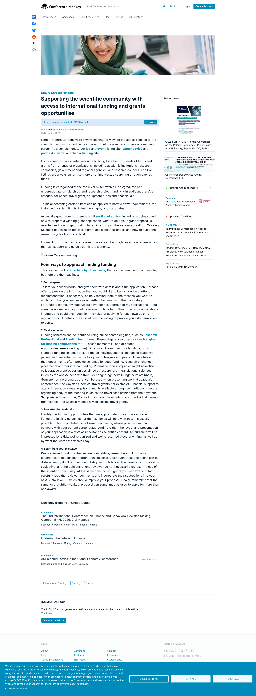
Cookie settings (149, 679)
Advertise (79, 651)
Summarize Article (53, 620)
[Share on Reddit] (34, 36)
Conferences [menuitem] (49, 16)
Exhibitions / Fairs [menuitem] (89, 16)
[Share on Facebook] (34, 23)
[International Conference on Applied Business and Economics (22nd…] (205, 201)
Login (187, 6)
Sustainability (114, 659)
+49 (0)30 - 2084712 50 (179, 650)
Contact (111, 651)
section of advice (108, 216)
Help (44, 655)
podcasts (48, 153)
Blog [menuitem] (107, 16)
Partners (79, 655)
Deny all (191, 679)
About (44, 651)
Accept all (233, 679)
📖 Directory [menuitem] (136, 16)
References (113, 655)
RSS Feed (79, 659)
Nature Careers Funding (72, 129)
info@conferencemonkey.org (182, 656)
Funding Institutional (80, 339)
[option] (189, 201)
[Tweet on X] (34, 43)
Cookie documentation (16, 688)
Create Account (204, 6)
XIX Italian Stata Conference (181, 266)
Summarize (151, 122)
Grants (89, 583)
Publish (174, 6)
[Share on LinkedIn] (34, 16)
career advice (132, 148)
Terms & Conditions (52, 659)
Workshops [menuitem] (68, 16)
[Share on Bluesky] (34, 30)
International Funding (55, 583)
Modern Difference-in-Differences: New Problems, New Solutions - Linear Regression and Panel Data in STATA (188, 251)
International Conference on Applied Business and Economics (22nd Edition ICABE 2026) (187, 232)
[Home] (61, 6)
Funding (76, 583)
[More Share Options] (34, 50)
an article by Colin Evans (87, 270)
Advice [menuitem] (119, 16)
